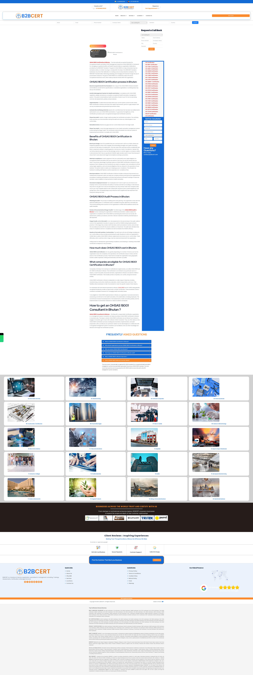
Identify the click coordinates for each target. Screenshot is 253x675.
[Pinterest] (39, 582)
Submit (195, 22)
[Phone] (1, 340)
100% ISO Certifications (98, 552)
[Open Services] (134, 15)
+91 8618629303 (101, 8)
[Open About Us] (126, 15)
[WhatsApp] (1, 337)
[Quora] (41, 582)
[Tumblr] (37, 582)
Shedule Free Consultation (97, 46)
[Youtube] (34, 582)
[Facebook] (25, 582)
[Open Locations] (143, 15)
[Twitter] (32, 582)
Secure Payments (117, 552)
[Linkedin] (30, 582)
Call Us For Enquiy (155, 552)
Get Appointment (151, 8)
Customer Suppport (136, 552)
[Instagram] (27, 582)
